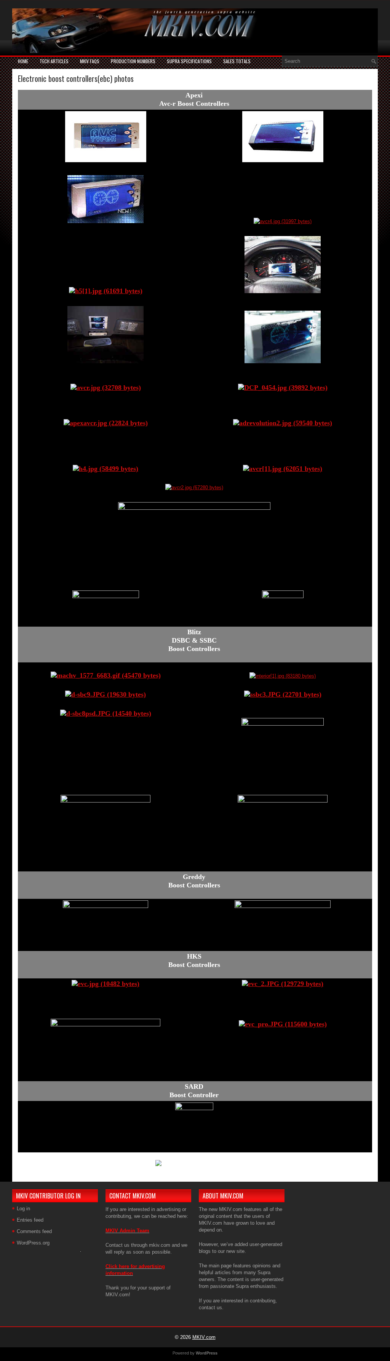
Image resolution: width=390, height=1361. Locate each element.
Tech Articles (54, 61)
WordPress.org (33, 1243)
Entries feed (30, 1220)
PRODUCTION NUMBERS (133, 61)
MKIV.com (204, 1337)
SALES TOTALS (237, 61)
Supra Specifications (189, 61)
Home (23, 61)
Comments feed (34, 1231)
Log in (23, 1208)
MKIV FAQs (89, 61)
